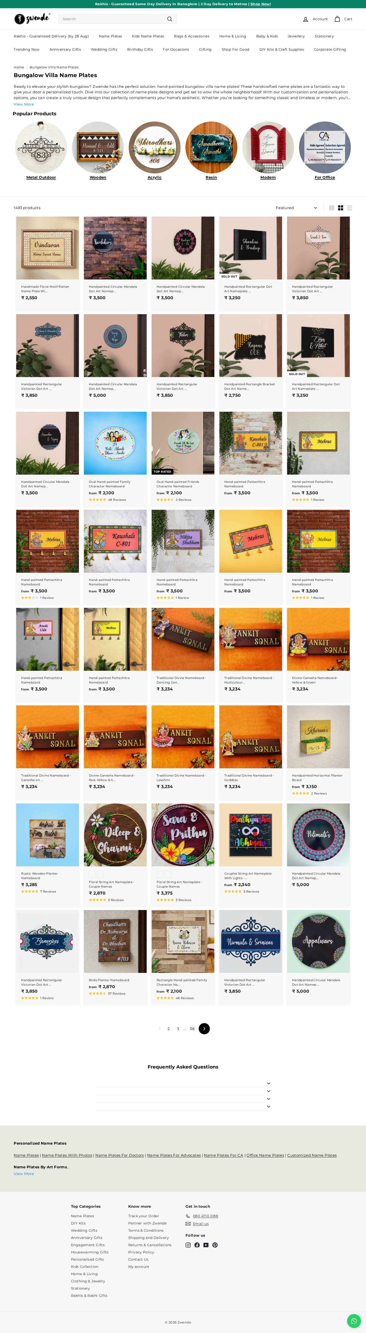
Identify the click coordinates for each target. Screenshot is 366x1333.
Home (19, 67)
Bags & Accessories (191, 36)
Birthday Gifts (140, 49)
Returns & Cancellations (150, 1245)
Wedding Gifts (104, 49)
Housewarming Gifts (90, 1252)
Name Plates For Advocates (174, 1155)
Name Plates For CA (223, 1155)
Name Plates (110, 36)
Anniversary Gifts (65, 49)
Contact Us (138, 1259)
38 (192, 1028)
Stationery (324, 36)
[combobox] (118, 19)
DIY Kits (78, 1223)
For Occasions (176, 49)
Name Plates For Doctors (119, 1155)
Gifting (205, 49)
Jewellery (296, 36)
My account (139, 1266)
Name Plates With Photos (67, 1155)
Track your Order (143, 1216)
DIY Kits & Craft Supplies (281, 49)
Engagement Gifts (88, 1245)
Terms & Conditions (146, 1230)
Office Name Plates (265, 1155)
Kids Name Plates (148, 36)
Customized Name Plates (312, 1155)
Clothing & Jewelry (88, 1281)
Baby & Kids (267, 36)
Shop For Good (235, 49)
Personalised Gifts (87, 1259)
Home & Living (232, 36)
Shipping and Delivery (148, 1237)
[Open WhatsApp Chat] (354, 1321)
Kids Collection (85, 1266)
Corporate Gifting (330, 49)
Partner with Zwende (147, 1223)
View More (24, 104)
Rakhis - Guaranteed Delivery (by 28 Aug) (51, 36)
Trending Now (27, 49)
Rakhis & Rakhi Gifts (89, 1295)
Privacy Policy (141, 1252)
